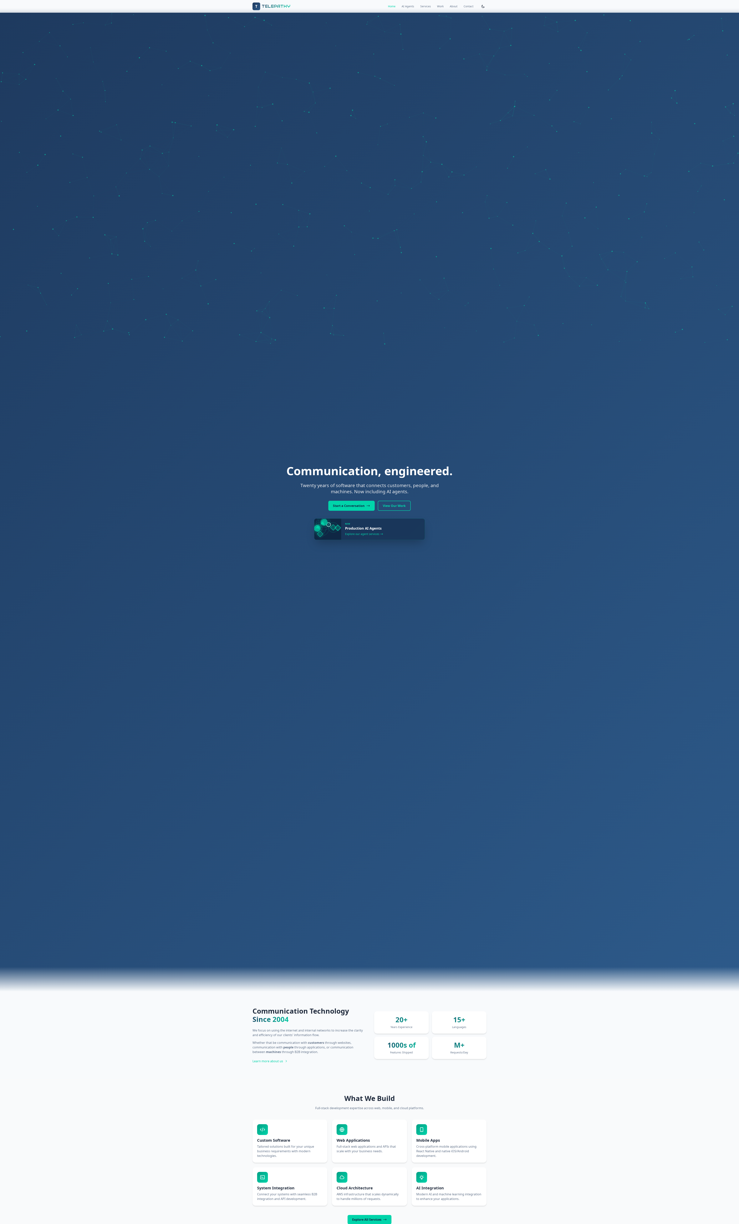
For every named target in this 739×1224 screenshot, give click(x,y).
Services (425, 6)
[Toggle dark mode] (483, 6)
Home (391, 6)
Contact (468, 6)
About (453, 6)
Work (440, 6)
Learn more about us (267, 1061)
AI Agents (408, 6)
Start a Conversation (349, 506)
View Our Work (394, 506)
